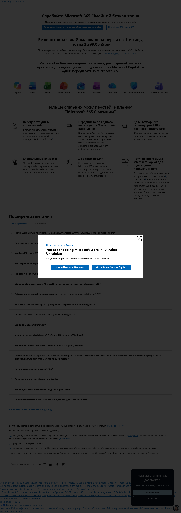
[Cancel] (139, 239)
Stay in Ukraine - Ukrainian (69, 267)
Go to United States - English (111, 267)
